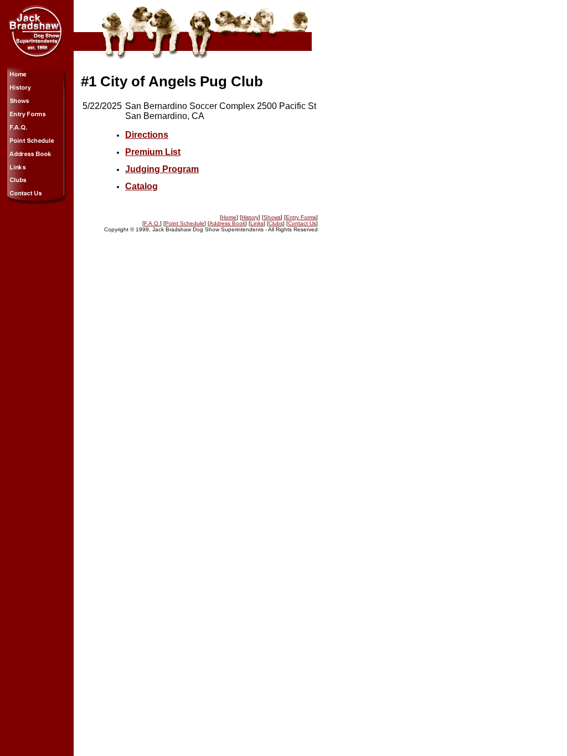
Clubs (276, 223)
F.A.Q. (152, 223)
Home (228, 217)
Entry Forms (301, 217)
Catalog (141, 186)
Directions (146, 134)
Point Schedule (184, 223)
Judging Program (162, 169)
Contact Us (302, 223)
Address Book (227, 223)
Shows (272, 217)
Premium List (153, 152)
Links (257, 223)
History (250, 217)
